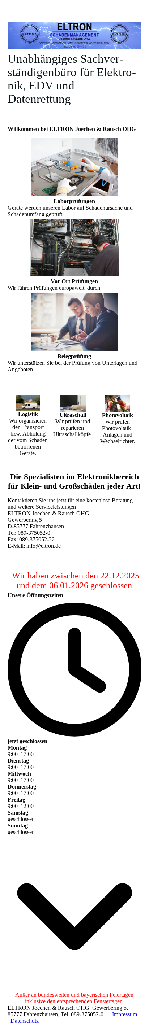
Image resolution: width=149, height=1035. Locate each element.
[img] (75, 35)
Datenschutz (24, 1021)
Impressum (124, 1014)
